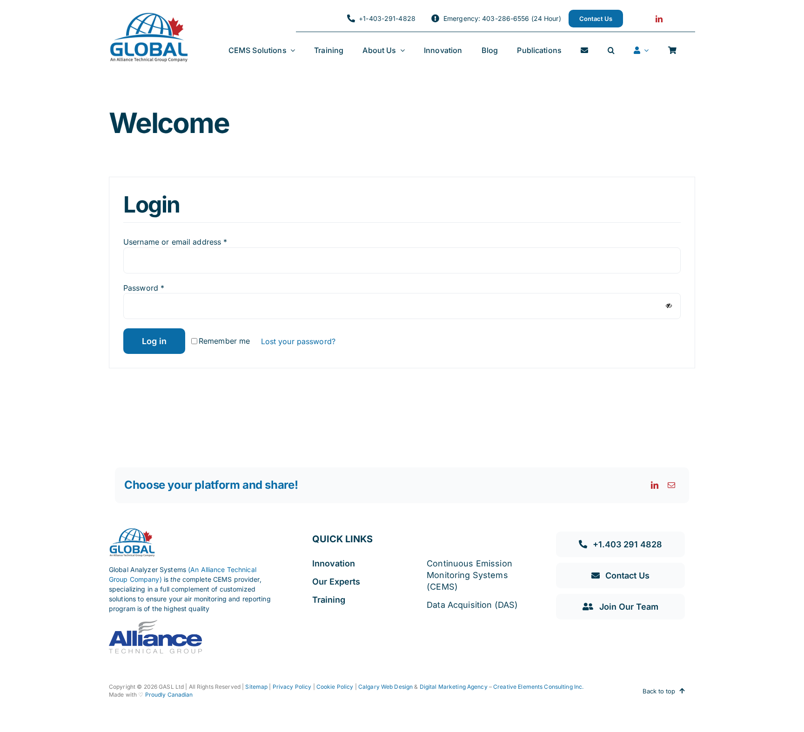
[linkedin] (659, 18)
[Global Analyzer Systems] (149, 15)
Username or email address (175, 241)
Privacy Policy (292, 686)
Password (143, 288)
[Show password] (669, 305)
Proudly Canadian (169, 694)
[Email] (671, 485)
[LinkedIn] (654, 485)
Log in (154, 341)
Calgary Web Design (385, 686)
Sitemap (256, 686)
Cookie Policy (335, 686)
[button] (611, 51)
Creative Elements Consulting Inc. (538, 686)
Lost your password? (298, 341)
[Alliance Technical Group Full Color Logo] (155, 623)
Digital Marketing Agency (454, 686)
